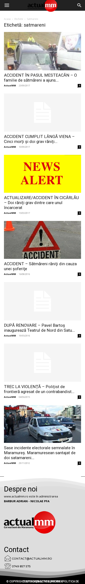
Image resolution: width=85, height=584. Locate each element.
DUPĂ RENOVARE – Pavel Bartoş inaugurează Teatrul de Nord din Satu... (39, 328)
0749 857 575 (21, 566)
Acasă (7, 19)
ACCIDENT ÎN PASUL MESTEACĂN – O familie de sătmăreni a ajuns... (40, 78)
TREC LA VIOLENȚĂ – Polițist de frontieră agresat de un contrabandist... (39, 389)
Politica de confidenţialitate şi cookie (50, 581)
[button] (79, 5)
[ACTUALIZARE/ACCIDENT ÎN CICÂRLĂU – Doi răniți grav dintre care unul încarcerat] (42, 174)
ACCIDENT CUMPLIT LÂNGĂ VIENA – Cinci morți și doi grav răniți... (39, 139)
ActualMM (10, 85)
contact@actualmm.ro (32, 558)
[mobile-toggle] (6, 5)
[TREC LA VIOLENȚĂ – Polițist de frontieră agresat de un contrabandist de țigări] (42, 363)
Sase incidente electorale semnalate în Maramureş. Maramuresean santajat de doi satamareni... (40, 452)
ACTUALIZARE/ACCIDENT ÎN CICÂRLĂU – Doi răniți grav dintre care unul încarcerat (41, 202)
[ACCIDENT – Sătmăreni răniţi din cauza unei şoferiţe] (42, 240)
